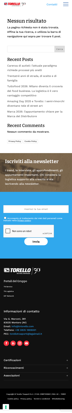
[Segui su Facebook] (6, 343)
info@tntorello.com (23, 326)
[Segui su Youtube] (26, 343)
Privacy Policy (15, 141)
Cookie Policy (30, 141)
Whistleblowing (58, 399)
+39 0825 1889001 (25, 330)
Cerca (59, 49)
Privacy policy (24, 220)
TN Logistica (9, 291)
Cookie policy (13, 399)
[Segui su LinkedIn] (13, 343)
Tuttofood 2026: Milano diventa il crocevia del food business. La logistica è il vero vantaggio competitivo (35, 91)
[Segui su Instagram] (19, 343)
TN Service (8, 287)
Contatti (52, 4)
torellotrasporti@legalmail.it (26, 333)
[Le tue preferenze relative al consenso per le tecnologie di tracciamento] (6, 407)
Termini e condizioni (42, 399)
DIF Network (9, 296)
